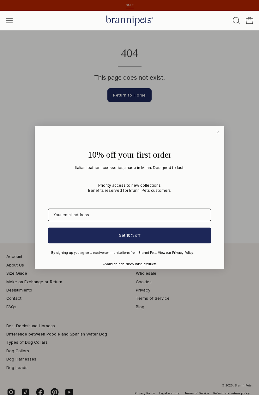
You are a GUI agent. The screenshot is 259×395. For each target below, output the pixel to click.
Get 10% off (130, 235)
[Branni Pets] (129, 21)
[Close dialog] (218, 132)
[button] (235, 20)
